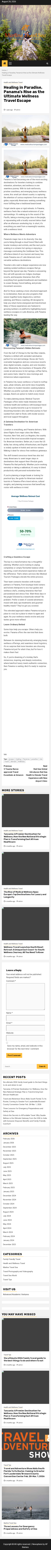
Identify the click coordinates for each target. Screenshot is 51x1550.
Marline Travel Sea (10, 1267)
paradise (34, 759)
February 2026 (9, 1139)
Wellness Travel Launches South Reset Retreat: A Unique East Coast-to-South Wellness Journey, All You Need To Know (24, 950)
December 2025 (9, 1147)
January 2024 (8, 1240)
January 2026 (8, 1143)
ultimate (13, 761)
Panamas (26, 759)
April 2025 (7, 1179)
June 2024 (7, 1220)
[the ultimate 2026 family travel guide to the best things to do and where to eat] (25, 1334)
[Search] (47, 63)
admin (18, 110)
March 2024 (8, 1232)
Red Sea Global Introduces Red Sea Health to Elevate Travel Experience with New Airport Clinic (36, 773)
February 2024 (9, 1236)
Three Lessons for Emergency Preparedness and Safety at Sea (20, 1527)
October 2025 (8, 1155)
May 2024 (7, 1224)
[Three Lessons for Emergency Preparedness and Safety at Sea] (25, 1503)
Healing (18, 759)
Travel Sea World (10, 1275)
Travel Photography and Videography (18, 1271)
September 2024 (9, 1208)
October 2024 (8, 1204)
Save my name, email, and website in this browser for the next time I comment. (25, 1047)
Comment (11, 981)
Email (9, 1023)
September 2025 (9, 1159)
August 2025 (8, 1163)
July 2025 (7, 1167)
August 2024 (8, 1212)
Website (9, 1033)
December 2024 (9, 1196)
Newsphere (37, 1544)
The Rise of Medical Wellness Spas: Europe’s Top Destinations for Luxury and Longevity (25, 894)
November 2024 (9, 1200)
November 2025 (9, 1151)
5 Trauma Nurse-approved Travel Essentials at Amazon (13, 770)
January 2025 (8, 1191)
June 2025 (7, 1171)
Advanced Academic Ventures (16, 1294)
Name (9, 1013)
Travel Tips (7, 1279)
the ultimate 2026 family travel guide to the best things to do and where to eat (25, 1359)
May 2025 (7, 1175)
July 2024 (7, 1216)
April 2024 (7, 1228)
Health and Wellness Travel (13, 82)
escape (11, 759)
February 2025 (9, 1187)
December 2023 (9, 1244)
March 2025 (8, 1183)
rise (41, 759)
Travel (6, 761)
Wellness (21, 761)
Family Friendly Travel (11, 1259)
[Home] (4, 63)
